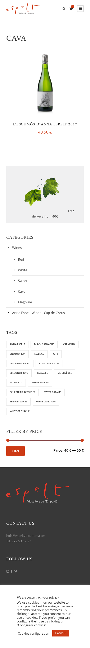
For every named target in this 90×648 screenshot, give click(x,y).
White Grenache (20, 411)
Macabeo (42, 372)
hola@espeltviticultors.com (25, 535)
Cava (22, 291)
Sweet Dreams (52, 392)
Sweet (22, 280)
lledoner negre (49, 363)
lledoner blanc (20, 363)
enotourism (17, 353)
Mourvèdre (65, 372)
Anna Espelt (17, 344)
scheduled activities (22, 392)
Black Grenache (44, 344)
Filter (15, 451)
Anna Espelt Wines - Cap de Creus (38, 312)
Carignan (69, 344)
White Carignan (46, 401)
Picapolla (16, 382)
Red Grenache (40, 382)
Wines (17, 247)
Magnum (25, 302)
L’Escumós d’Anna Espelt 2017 (45, 124)
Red (21, 259)
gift (55, 353)
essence (39, 353)
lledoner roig (19, 372)
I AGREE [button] (60, 633)
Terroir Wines (18, 401)
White (22, 270)
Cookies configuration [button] (33, 633)
